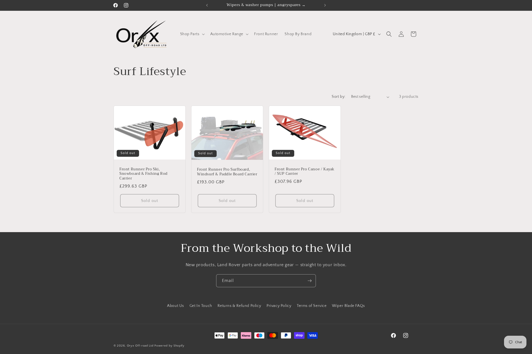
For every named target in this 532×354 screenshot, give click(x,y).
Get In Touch (201, 306)
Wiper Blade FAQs (348, 306)
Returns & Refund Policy (239, 306)
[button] (192, 34)
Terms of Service (312, 306)
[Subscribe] (309, 280)
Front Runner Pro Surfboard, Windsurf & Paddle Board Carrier (227, 172)
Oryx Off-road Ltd (140, 345)
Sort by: (338, 96)
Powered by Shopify (169, 345)
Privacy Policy (279, 306)
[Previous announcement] (207, 5)
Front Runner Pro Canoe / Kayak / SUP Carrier (304, 171)
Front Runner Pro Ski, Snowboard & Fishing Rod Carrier (143, 174)
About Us (175, 306)
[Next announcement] (325, 5)
